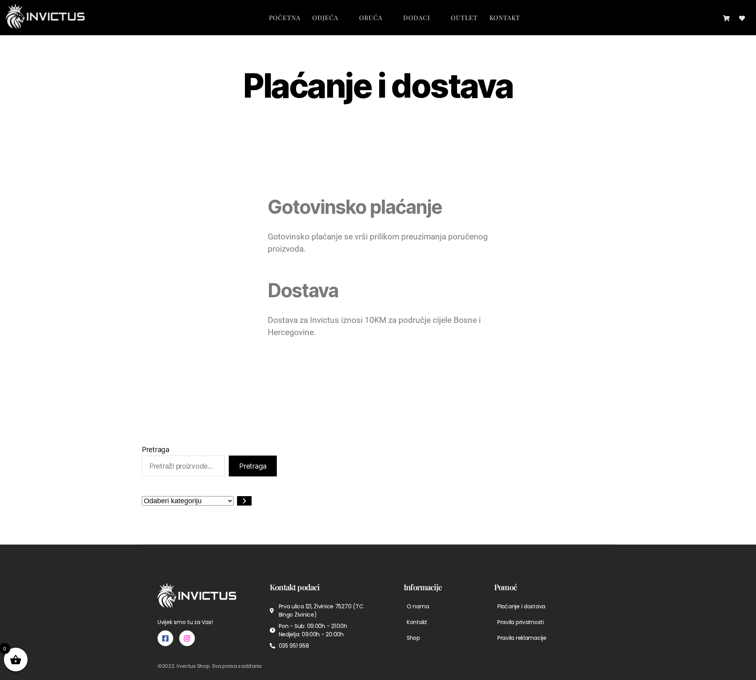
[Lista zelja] (742, 17)
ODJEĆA (325, 17)
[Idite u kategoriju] (244, 501)
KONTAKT (504, 17)
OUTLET (464, 17)
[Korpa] (726, 17)
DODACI (416, 17)
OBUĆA (370, 17)
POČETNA (284, 17)
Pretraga (155, 449)
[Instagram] (187, 638)
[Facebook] (165, 638)
